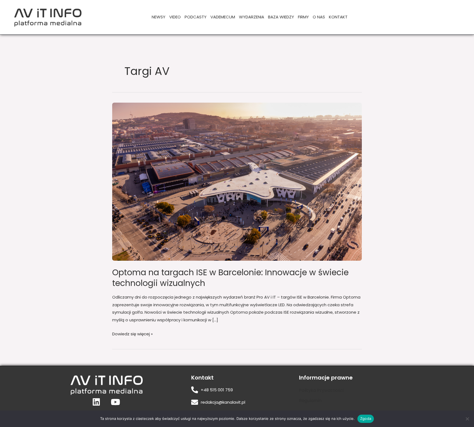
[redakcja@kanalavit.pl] (194, 402)
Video (175, 17)
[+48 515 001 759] (194, 389)
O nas (319, 17)
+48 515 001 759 (217, 390)
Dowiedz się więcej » (132, 333)
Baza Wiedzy (281, 17)
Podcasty (196, 17)
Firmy (303, 17)
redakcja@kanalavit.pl (223, 402)
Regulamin (310, 400)
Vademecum (222, 17)
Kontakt (338, 17)
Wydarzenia (251, 17)
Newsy (158, 17)
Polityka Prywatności (321, 390)
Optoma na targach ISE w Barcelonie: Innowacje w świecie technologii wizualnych (230, 277)
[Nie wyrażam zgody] (467, 419)
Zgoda (365, 418)
